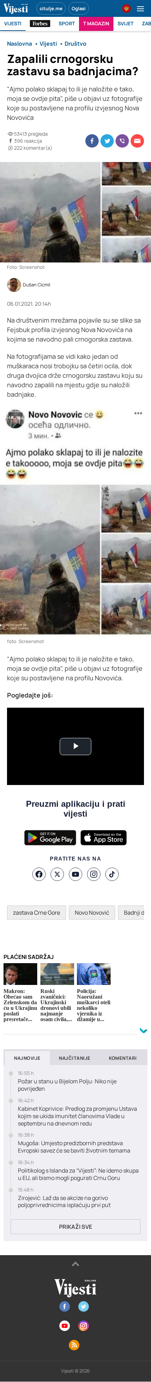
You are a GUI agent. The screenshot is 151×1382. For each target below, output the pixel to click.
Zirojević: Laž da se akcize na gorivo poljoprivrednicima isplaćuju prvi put (64, 1201)
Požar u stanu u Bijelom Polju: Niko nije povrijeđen (67, 1085)
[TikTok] (112, 874)
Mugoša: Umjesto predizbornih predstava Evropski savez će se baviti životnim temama (74, 1147)
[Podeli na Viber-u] (122, 141)
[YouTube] (75, 874)
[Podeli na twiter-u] (107, 141)
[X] (57, 874)
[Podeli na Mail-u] (137, 141)
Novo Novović (92, 912)
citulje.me (51, 8)
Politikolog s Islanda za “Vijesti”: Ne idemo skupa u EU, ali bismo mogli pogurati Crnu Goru (78, 1174)
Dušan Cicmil (36, 285)
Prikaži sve (75, 1227)
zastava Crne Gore (36, 912)
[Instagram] (93, 874)
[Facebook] (39, 874)
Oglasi (79, 8)
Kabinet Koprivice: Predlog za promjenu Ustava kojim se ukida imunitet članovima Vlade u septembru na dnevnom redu (77, 1116)
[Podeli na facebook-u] (92, 141)
